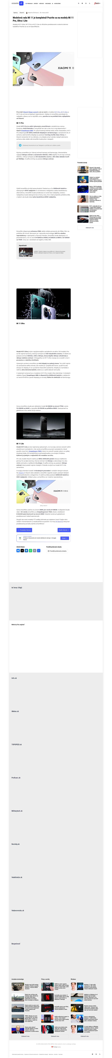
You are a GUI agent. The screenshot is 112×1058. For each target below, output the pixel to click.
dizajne (21, 473)
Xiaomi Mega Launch (30, 112)
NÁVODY (41, 3)
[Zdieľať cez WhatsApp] (30, 550)
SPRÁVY (36, 3)
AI (52, 3)
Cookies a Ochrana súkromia (31, 1054)
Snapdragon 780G (35, 451)
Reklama (51, 1054)
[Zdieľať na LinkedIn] (26, 550)
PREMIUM (30, 3)
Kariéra (56, 1054)
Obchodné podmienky (17, 1054)
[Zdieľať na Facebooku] (18, 550)
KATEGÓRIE (57, 3)
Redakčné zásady (43, 1054)
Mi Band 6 (59, 521)
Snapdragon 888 (27, 130)
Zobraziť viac (90, 227)
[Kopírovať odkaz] (38, 550)
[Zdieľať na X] (22, 550)
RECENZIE (48, 3)
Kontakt (60, 1054)
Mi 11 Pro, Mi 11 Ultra (61, 112)
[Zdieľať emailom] (34, 550)
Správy (15, 12)
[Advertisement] (43, 39)
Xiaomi (22, 12)
